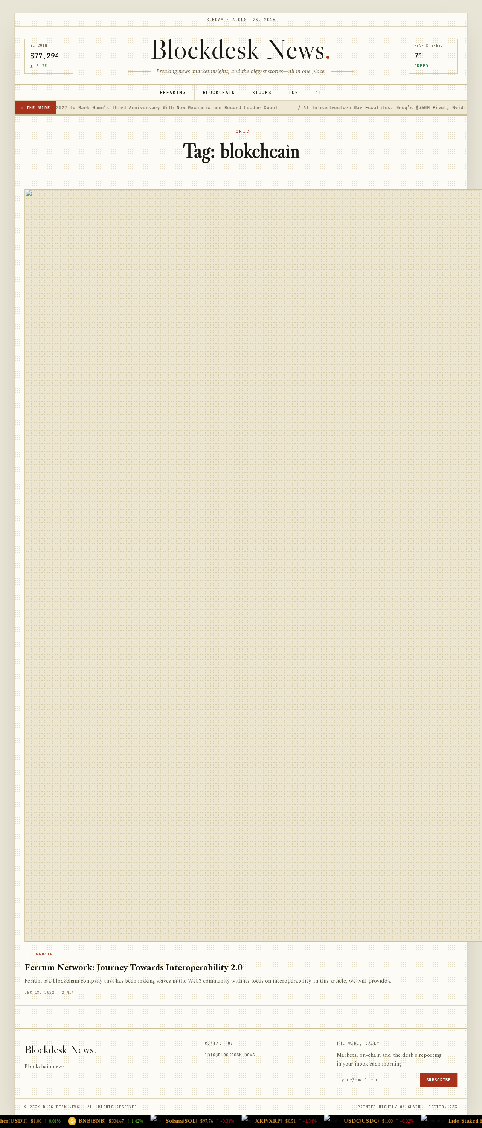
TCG (293, 92)
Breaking (173, 92)
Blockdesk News (241, 49)
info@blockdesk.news (230, 1054)
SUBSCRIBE (438, 1079)
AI (318, 92)
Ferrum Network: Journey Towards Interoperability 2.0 (133, 967)
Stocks (262, 92)
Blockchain (219, 92)
